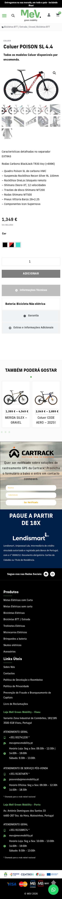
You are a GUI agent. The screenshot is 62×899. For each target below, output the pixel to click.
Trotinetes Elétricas (14, 626)
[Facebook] (46, 574)
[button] (4, 15)
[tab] (31, 290)
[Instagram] (52, 574)
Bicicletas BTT (43, 27)
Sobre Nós (9, 667)
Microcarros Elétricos (15, 632)
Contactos (9, 673)
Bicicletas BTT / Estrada (16, 619)
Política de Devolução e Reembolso (23, 680)
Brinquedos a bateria (15, 639)
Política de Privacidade (16, 686)
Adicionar (31, 273)
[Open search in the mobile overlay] (13, 15)
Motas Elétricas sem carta (17, 606)
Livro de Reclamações (15, 704)
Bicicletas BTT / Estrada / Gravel (19, 27)
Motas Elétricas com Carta (18, 600)
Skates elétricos (12, 645)
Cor (4, 234)
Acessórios (9, 652)
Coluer (7, 41)
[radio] (5, 244)
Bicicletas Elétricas (14, 613)
